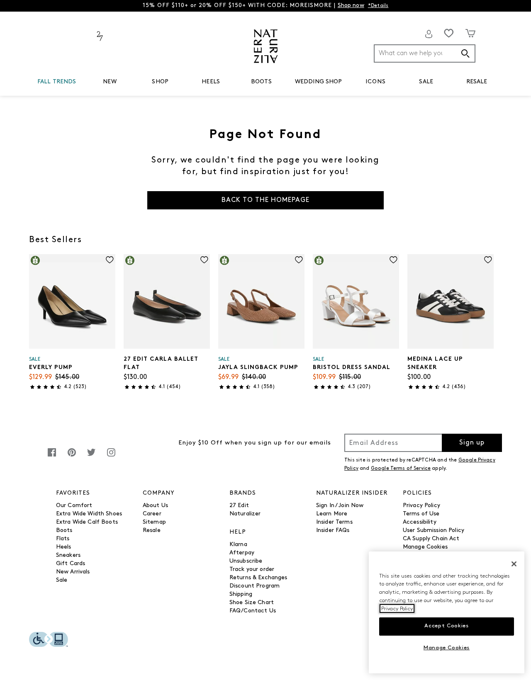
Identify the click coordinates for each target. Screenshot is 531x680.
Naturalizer (245, 514)
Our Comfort (74, 506)
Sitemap (154, 522)
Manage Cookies (425, 547)
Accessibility (419, 522)
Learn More (331, 514)
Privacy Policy (421, 506)
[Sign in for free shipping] (429, 34)
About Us (155, 506)
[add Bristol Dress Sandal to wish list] (393, 259)
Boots (64, 530)
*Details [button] (378, 5)
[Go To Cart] (470, 33)
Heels (63, 547)
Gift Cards (70, 564)
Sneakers (68, 555)
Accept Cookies (446, 626)
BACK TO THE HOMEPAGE (265, 200)
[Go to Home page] (265, 46)
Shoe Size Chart (251, 603)
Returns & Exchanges (258, 578)
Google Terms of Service (401, 468)
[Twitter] (91, 457)
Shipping (240, 594)
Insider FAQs (333, 530)
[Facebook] (51, 457)
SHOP (160, 82)
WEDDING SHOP (318, 82)
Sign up (472, 443)
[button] (80, 82)
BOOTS (261, 82)
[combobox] (424, 53)
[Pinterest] (71, 457)
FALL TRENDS (56, 82)
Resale (152, 530)
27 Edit (239, 506)
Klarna (238, 545)
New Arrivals (73, 572)
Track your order (251, 569)
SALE (426, 82)
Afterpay (241, 553)
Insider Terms (334, 522)
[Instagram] (111, 457)
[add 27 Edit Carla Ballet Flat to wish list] (204, 259)
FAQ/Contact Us (252, 611)
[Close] (514, 564)
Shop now (351, 5)
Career (152, 514)
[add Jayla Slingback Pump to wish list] (298, 259)
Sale (62, 580)
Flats (63, 539)
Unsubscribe (246, 561)
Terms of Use (421, 514)
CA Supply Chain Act (431, 539)
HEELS (211, 82)
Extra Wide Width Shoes (89, 514)
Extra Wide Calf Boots (87, 522)
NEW (109, 82)
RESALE (476, 82)
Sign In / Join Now (340, 506)
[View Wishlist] (448, 33)
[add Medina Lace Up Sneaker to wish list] (488, 259)
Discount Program (254, 586)
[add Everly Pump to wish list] (109, 259)
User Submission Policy (433, 530)
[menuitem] (57, 83)
